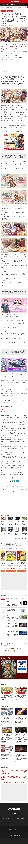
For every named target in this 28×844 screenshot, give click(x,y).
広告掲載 (21, 820)
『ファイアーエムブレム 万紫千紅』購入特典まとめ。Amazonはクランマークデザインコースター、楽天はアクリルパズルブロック (7, 755)
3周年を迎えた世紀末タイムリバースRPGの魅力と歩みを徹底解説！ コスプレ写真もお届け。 (7, 697)
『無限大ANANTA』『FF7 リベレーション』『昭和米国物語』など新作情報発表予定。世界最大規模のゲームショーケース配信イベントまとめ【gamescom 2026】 (12, 633)
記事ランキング (6, 595)
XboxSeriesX (11, 650)
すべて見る (25, 543)
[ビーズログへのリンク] (18, 829)
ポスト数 (21, 598)
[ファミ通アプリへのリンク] (10, 829)
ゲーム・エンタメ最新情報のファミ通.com (8, 7)
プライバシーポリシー (15, 818)
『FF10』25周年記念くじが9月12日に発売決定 (12, 610)
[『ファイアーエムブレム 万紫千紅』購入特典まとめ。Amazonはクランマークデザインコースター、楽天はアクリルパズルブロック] (7, 748)
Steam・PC (4, 650)
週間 (12, 598)
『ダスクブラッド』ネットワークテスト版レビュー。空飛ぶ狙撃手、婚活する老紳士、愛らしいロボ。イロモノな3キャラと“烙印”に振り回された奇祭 (21, 756)
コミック (23, 548)
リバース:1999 (7, 693)
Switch (8, 4)
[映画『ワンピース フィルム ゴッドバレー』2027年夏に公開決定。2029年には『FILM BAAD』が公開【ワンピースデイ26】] (23, 603)
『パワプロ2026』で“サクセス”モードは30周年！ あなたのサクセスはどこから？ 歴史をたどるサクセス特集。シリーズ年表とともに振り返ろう (7, 738)
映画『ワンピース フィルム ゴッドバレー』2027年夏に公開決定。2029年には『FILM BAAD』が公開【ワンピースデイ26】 (12, 603)
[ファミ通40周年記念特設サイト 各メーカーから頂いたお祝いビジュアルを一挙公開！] (21, 690)
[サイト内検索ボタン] (26, 1)
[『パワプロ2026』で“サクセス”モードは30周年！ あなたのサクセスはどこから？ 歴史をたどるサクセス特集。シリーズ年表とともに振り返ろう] (7, 730)
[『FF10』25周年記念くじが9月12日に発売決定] (23, 611)
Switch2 (5, 4)
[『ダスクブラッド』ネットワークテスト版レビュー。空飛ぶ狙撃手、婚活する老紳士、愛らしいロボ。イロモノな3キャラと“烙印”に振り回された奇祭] (21, 748)
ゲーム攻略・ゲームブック (13, 548)
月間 (16, 598)
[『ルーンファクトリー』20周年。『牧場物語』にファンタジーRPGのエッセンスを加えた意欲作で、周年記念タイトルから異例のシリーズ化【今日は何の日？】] (23, 617)
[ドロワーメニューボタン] (1, 1)
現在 (3, 598)
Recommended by (18, 538)
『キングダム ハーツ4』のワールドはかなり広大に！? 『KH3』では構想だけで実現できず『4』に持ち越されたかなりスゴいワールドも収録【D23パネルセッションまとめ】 (21, 719)
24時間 (7, 598)
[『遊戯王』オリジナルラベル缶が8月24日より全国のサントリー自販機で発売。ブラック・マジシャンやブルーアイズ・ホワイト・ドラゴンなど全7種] (23, 625)
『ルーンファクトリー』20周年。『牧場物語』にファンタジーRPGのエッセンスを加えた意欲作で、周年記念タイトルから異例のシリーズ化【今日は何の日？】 (12, 618)
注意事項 (6, 820)
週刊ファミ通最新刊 (7, 658)
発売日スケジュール (23, 4)
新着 (1, 4)
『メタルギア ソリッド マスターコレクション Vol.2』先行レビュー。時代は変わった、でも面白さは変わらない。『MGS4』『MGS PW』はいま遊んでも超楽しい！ (21, 738)
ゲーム (3, 548)
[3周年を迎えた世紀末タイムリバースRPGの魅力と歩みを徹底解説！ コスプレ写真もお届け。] (7, 690)
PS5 (12, 4)
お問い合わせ (6, 818)
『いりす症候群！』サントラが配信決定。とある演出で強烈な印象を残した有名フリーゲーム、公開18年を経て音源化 (13, 777)
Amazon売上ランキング (8, 544)
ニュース (19, 7)
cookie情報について (14, 820)
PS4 (20, 648)
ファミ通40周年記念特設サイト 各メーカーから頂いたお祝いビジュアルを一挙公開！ (21, 697)
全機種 (3, 648)
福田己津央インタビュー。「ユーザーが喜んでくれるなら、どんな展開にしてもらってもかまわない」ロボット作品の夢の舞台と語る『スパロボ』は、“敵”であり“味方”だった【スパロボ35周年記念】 (7, 719)
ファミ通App (25, 7)
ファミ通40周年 (21, 693)
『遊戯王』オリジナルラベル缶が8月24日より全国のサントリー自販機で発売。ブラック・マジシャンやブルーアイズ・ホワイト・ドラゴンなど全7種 (12, 626)
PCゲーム (16, 4)
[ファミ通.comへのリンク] (14, 1)
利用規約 (23, 818)
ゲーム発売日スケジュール (9, 644)
